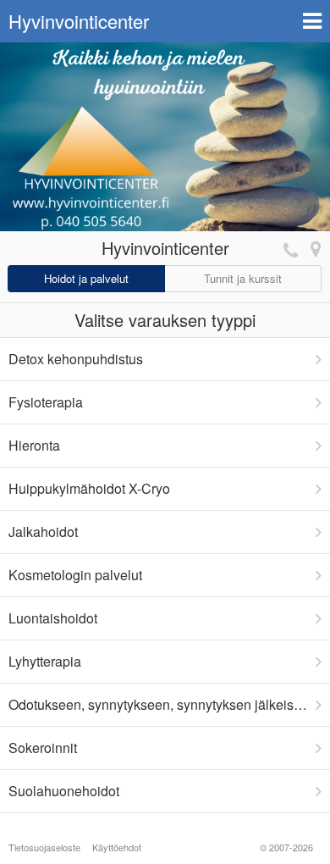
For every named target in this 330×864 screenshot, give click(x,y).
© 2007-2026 (286, 847)
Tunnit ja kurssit (243, 278)
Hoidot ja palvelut (86, 278)
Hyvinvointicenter (78, 21)
